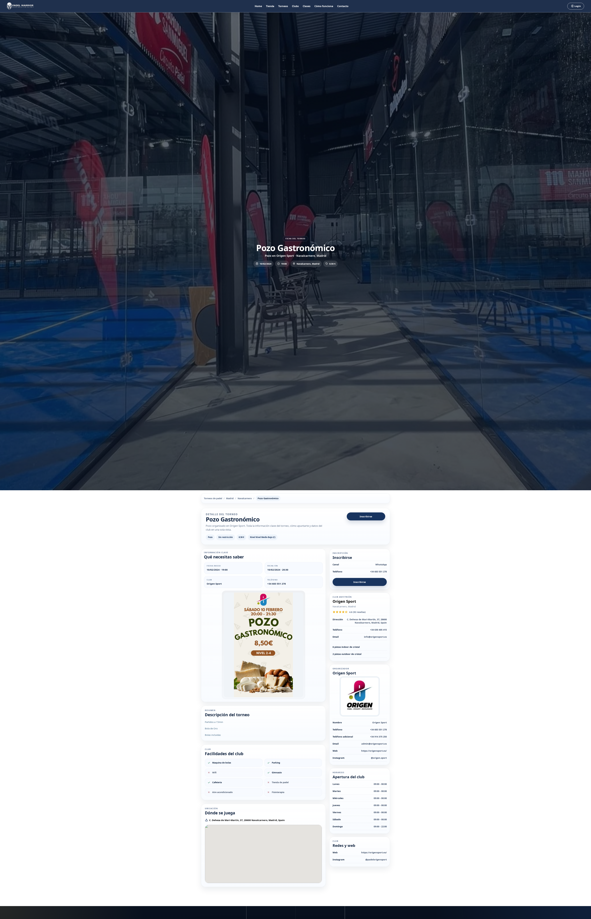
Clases (306, 6)
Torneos (283, 6)
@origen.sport (379, 757)
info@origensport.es (375, 636)
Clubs (295, 6)
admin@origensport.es (374, 743)
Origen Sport (214, 583)
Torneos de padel (213, 498)
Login (577, 6)
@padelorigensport (376, 859)
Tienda (270, 6)
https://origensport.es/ (374, 750)
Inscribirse (366, 516)
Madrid (230, 498)
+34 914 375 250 (378, 736)
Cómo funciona (323, 6)
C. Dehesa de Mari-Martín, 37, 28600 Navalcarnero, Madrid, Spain (247, 820)
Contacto (342, 6)
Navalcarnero (245, 498)
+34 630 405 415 (378, 629)
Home (258, 6)
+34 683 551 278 (276, 583)
